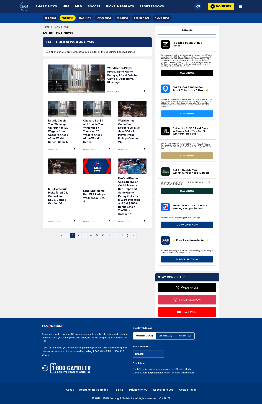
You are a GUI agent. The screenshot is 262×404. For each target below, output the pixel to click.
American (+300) (144, 336)
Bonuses (187, 30)
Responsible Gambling (93, 389)
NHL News (122, 17)
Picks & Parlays (120, 6)
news (81, 51)
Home (46, 27)
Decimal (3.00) (165, 336)
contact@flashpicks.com (156, 372)
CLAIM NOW (187, 72)
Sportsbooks (152, 6)
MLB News (67, 17)
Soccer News (141, 17)
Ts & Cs (119, 389)
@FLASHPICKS (190, 287)
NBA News (85, 17)
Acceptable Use (163, 389)
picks (90, 51)
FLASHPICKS (190, 311)
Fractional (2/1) (185, 336)
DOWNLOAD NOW (187, 224)
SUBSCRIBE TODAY (187, 259)
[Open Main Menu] (240, 6)
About (70, 389)
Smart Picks (46, 6)
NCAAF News (162, 17)
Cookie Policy (187, 389)
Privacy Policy (138, 389)
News (57, 27)
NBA (66, 6)
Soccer (94, 6)
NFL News (50, 17)
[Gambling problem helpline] (70, 368)
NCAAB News (103, 17)
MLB (78, 6)
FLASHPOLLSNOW (190, 299)
